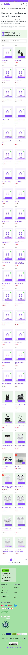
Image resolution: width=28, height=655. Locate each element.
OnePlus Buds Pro (6, 425)
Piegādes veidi (4, 592)
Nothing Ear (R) (18, 99)
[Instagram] (15, 647)
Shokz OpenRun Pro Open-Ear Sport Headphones (6, 242)
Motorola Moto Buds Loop (6, 141)
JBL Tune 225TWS (19, 303)
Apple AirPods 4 (18, 528)
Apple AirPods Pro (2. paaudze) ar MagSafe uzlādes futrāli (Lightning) (7, 529)
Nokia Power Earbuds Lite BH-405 (20, 120)
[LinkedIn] (17, 647)
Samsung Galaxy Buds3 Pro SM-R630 (20, 405)
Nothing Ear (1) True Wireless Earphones (19, 263)
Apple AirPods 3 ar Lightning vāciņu (19, 550)
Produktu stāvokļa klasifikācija (5, 596)
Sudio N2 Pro (5, 201)
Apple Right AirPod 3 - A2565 (20, 363)
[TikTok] (13, 647)
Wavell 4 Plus (5, 60)
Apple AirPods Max (6, 466)
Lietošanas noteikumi (18, 641)
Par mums (16, 587)
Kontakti (2, 587)
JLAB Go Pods (18, 140)
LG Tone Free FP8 (6, 283)
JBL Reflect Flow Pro (6, 322)
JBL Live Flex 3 (18, 342)
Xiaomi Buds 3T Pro (6, 181)
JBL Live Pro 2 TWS (6, 342)
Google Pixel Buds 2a (7, 162)
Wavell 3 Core (18, 60)
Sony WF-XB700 (5, 221)
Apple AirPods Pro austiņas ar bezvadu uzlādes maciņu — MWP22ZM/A (19, 487)
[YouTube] (20, 647)
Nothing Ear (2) (5, 119)
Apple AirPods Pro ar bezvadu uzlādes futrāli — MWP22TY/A (7, 508)
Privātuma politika (9, 641)
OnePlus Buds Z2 (6, 262)
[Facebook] (8, 647)
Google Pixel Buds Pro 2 (7, 445)
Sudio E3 (17, 201)
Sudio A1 (4, 404)
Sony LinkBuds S (6, 80)
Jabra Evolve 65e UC (19, 425)
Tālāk (25, 559)
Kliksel (3, 45)
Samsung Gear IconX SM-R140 (19, 242)
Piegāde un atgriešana (6, 590)
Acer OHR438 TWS (19, 162)
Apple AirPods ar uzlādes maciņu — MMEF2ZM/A (7, 487)
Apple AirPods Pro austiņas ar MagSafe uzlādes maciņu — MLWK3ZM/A (19, 508)
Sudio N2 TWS (18, 181)
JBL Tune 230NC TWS (7, 99)
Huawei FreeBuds (6, 362)
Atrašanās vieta (17, 590)
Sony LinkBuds (18, 221)
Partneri (15, 595)
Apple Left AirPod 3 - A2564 (6, 384)
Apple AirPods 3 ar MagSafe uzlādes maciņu (7, 550)
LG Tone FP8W (5, 303)
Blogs (15, 597)
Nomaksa (3, 599)
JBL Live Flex (18, 80)
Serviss (15, 592)
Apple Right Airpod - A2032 (19, 384)
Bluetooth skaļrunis (19, 466)
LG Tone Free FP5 (19, 283)
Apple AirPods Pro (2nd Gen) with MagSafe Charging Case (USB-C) (20, 446)
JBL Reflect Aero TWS (20, 322)
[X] (10, 647)
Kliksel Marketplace (10, 638)
